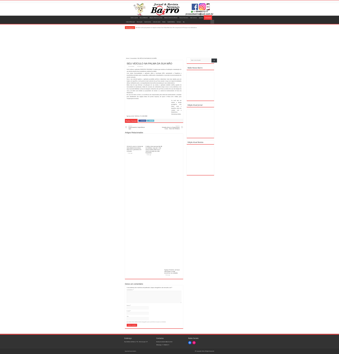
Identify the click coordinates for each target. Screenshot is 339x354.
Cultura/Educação (130, 22)
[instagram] (213, 2)
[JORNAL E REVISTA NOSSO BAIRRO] (169, 9)
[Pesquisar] (214, 61)
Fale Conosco (193, 17)
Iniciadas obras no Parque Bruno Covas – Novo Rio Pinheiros (171, 127)
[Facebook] (211, 2)
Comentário (130, 289)
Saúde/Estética (171, 22)
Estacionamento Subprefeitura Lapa (136, 127)
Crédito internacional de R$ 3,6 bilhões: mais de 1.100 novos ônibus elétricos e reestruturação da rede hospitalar (153, 150)
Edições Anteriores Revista (170, 17)
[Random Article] (212, 22)
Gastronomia (147, 22)
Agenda (201, 17)
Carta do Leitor (156, 22)
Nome (129, 305)
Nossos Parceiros (183, 17)
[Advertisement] (169, 42)
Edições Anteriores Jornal (156, 17)
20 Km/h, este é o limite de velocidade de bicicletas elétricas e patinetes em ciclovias (135, 149)
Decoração (139, 22)
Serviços (179, 22)
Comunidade (208, 17)
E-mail (129, 311)
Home (127, 17)
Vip (184, 22)
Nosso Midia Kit (144, 17)
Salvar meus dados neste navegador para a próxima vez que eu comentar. (147, 322)
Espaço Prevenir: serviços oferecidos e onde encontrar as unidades (172, 271)
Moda (163, 22)
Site (128, 316)
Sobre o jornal (134, 17)
